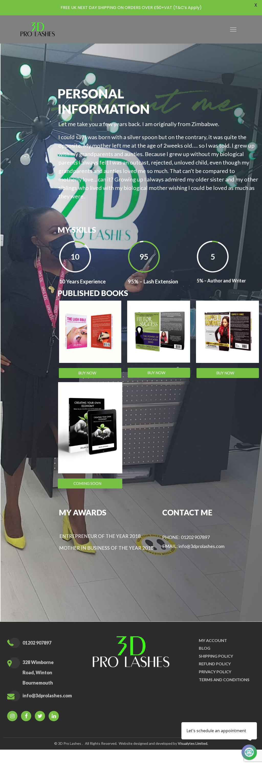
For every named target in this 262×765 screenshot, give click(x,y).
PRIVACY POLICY (215, 671)
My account (213, 640)
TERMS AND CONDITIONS (224, 679)
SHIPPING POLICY (216, 656)
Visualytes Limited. (193, 743)
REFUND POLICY (215, 663)
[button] (90, 373)
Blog (204, 648)
